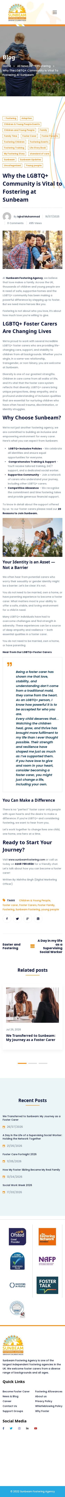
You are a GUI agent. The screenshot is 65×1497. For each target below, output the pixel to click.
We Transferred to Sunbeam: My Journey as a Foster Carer (30, 1037)
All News (23, 66)
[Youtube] (36, 1428)
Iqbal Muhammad (28, 216)
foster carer (10, 905)
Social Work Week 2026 (17, 1185)
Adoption (26, 118)
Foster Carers (28, 905)
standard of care (39, 153)
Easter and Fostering (11, 946)
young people (50, 909)
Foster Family (46, 905)
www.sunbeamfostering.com (26, 859)
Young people (34, 165)
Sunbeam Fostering (28, 909)
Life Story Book (37, 147)
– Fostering (43, 66)
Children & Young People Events (22, 124)
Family (43, 130)
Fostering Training (14, 147)
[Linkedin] (38, 918)
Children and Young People (19, 130)
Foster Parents (50, 135)
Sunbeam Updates (30, 159)
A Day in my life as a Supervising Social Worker (50, 946)
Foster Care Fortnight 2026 (20, 1154)
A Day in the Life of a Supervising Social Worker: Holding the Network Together (32, 1136)
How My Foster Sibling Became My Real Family (31, 1169)
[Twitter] (17, 918)
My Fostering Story (14, 153)
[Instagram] (19, 1428)
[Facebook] (7, 918)
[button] (22, 1063)
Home (7, 66)
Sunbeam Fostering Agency (24, 278)
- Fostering (10, 118)
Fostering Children (14, 141)
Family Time (10, 135)
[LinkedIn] (27, 1428)
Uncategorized (12, 165)
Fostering (8, 909)
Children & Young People (34, 900)
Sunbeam (9, 159)
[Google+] (27, 918)
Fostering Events (39, 141)
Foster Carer (29, 135)
